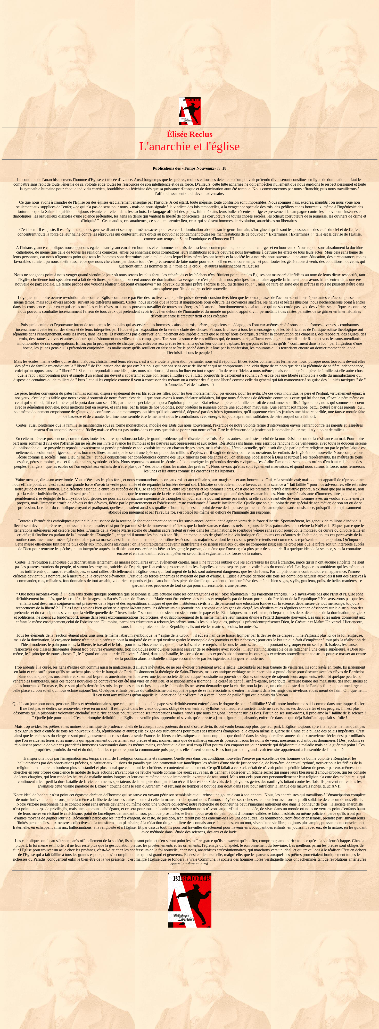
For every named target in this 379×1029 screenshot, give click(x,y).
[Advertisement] (189, 38)
